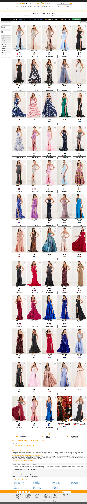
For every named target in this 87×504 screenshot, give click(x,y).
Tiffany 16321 (49, 421)
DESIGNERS (48, 6)
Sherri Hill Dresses (55, 487)
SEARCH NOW (68, 491)
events (3, 40)
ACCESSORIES (67, 6)
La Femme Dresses (36, 484)
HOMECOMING (30, 6)
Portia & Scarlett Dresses (37, 488)
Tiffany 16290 (64, 320)
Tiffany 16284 (79, 286)
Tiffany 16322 (49, 118)
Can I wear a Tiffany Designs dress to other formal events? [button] (24, 469)
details (3, 50)
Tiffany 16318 (19, 421)
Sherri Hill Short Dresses (56, 488)
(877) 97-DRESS (27, 500)
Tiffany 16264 (19, 219)
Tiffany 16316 (64, 387)
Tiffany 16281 (34, 286)
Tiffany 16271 (79, 219)
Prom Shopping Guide (47, 496)
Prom (35, 495)
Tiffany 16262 (79, 185)
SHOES (63, 6)
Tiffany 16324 (34, 84)
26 (2, 65)
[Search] (71, 4)
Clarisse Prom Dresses (17, 484)
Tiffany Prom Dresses (74, 483)
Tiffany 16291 (79, 320)
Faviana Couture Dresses (18, 486)
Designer (9, 8)
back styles (4, 42)
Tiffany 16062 (64, 421)
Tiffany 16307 (19, 387)
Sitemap (45, 500)
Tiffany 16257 (79, 151)
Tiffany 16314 (49, 387)
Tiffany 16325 (19, 118)
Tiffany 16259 (34, 185)
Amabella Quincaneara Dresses (19, 482)
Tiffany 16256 (64, 151)
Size (2, 52)
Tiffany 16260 (49, 185)
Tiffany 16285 (19, 320)
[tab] (49, 464)
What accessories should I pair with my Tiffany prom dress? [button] (24, 464)
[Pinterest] (26, 492)
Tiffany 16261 (64, 185)
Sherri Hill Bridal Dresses (56, 486)
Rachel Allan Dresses (55, 484)
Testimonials (55, 500)
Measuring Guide (46, 498)
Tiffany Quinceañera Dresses (75, 484)
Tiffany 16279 (79, 253)
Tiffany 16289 (49, 320)
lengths (3, 29)
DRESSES (17, 6)
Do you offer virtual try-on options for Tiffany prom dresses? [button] (25, 474)
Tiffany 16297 (34, 354)
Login (64, 495)
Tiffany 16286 (79, 118)
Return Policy (55, 498)
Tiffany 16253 (34, 151)
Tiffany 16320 (34, 421)
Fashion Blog (46, 495)
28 (5, 65)
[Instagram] (17, 492)
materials (4, 46)
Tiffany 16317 (79, 387)
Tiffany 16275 (49, 253)
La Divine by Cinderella (36, 483)
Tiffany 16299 (19, 151)
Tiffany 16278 (64, 253)
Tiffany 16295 (49, 84)
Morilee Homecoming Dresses (38, 487)
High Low (3, 31)
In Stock (3, 27)
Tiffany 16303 (64, 354)
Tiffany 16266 (34, 219)
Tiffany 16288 (19, 50)
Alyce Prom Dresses (17, 481)
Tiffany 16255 (49, 151)
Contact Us (55, 496)
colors (3, 38)
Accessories (36, 500)
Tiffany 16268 (49, 219)
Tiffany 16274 (34, 253)
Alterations (55, 497)
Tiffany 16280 (19, 286)
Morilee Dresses (35, 486)
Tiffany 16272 (64, 50)
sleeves (3, 48)
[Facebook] (20, 492)
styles (3, 36)
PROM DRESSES (23, 6)
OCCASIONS (43, 6)
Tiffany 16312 (79, 84)
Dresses (4, 8)
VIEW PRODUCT (19, 56)
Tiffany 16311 (34, 387)
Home (2, 8)
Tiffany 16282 (49, 286)
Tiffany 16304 (79, 354)
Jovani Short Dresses (36, 481)
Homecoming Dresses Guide (48, 497)
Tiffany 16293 (79, 50)
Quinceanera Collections (56, 483)
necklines (4, 44)
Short (3, 33)
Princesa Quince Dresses (56, 482)
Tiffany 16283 (64, 286)
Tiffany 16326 (34, 118)
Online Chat (27, 3)
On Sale (3, 26)
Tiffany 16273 (19, 253)
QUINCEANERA (36, 6)
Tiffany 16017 (79, 421)
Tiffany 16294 (19, 354)
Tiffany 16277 (64, 118)
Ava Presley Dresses (17, 483)
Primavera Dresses (55, 481)
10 (5, 58)
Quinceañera (36, 497)
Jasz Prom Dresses (17, 487)
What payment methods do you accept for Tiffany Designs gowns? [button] (26, 476)
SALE (53, 6)
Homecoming (36, 496)
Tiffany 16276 (34, 50)
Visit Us (54, 495)
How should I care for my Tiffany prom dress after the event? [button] (25, 471)
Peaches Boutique (76, 503)
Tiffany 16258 (19, 185)
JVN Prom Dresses (36, 482)
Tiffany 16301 (64, 84)
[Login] (69, 1)
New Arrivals (58, 6)
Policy (1, 503)
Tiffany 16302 (49, 50)
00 (5, 54)
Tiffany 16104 (19, 84)
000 (2, 54)
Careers (54, 501)
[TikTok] (23, 492)
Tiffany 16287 (34, 320)
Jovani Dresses (16, 488)
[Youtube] (29, 492)
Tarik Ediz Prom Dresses (74, 482)
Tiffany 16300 (49, 354)
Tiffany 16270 (64, 219)
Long (3, 32)
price (3, 22)
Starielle (72, 481)
